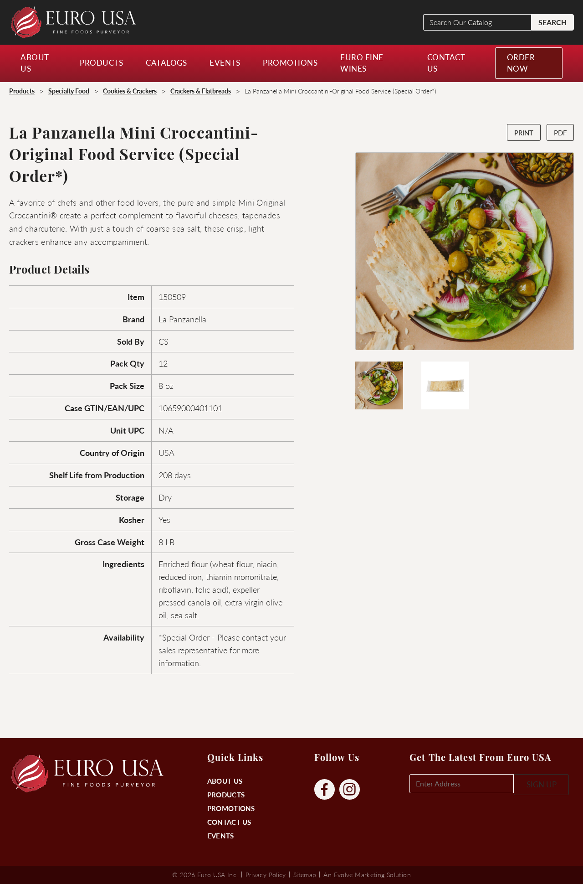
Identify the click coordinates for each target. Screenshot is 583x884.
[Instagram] (349, 789)
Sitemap (305, 874)
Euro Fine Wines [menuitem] (362, 63)
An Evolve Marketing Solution (366, 874)
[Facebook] (324, 789)
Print (523, 132)
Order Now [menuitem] (521, 63)
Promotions (231, 808)
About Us (224, 781)
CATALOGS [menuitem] (166, 62)
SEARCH (552, 22)
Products (226, 794)
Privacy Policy (265, 874)
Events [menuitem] (225, 62)
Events (220, 835)
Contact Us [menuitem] (446, 63)
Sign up (542, 784)
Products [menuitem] (101, 62)
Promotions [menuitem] (290, 62)
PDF (560, 132)
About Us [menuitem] (34, 63)
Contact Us (229, 822)
